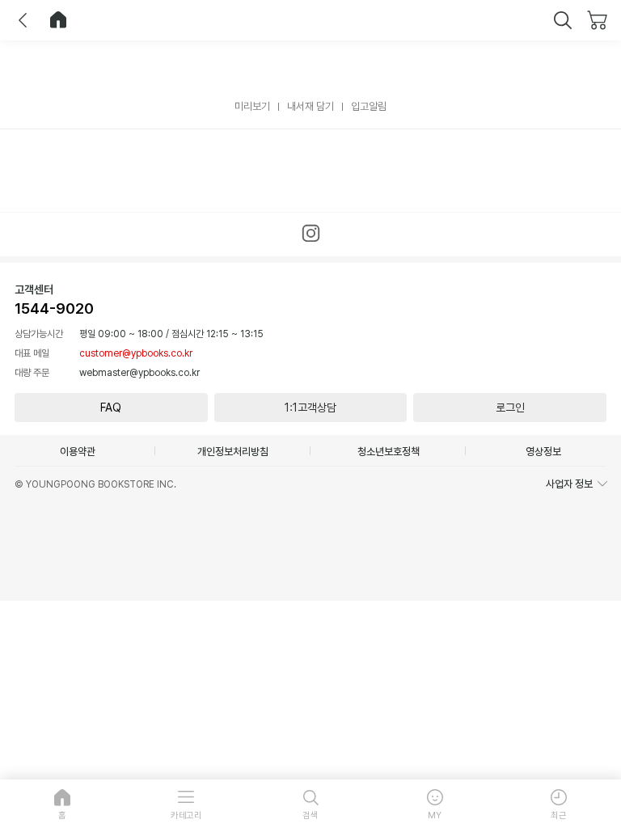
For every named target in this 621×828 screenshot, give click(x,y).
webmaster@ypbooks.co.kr (139, 372)
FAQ (110, 407)
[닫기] (563, 20)
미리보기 (252, 106)
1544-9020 (54, 308)
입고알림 (369, 106)
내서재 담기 (310, 106)
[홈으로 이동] (58, 20)
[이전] (22, 20)
